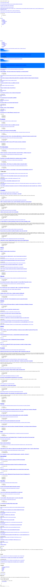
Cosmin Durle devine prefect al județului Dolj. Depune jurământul (12, 339)
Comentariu (2, 110)
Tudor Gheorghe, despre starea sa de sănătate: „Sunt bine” (11, 193)
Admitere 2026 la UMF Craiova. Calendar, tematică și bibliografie (12, 293)
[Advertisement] (22, 34)
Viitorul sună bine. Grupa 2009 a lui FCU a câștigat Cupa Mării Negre (10, 10)
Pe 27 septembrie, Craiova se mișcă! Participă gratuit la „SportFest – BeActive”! (14, 454)
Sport (3, 24)
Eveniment (3, 20)
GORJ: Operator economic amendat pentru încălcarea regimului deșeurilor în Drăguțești (13, 268)
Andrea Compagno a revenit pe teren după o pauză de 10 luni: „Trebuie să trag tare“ (15, 54)
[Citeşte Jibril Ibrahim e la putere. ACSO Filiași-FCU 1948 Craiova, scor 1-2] (10, 537)
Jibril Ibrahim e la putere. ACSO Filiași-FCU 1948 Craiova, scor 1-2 (10, 539)
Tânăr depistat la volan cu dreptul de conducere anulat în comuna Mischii (10, 12)
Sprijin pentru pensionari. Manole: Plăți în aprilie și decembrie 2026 (12, 369)
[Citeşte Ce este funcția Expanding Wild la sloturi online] (8, 499)
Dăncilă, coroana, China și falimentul (7, 107)
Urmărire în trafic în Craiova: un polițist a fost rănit (9, 82)
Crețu (1, 105)
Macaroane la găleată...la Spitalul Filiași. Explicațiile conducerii (9, 309)
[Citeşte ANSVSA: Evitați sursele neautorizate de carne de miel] (9, 416)
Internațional (3, 456)
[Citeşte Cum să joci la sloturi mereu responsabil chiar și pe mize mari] (9, 488)
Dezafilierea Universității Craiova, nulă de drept (7, 5)
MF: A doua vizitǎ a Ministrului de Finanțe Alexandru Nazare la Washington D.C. (15, 474)
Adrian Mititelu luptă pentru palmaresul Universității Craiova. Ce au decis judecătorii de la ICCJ (14, 534)
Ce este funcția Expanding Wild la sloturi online (9, 503)
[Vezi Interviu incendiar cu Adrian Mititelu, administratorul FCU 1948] (10, 178)
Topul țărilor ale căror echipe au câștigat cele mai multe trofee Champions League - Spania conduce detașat (19, 448)
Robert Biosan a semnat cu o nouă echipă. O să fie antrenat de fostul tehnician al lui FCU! (16, 169)
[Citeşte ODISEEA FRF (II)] (4, 542)
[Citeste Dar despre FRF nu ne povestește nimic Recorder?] (4, 100)
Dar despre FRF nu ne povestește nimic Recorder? (9, 102)
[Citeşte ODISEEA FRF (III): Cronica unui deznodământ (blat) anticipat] (10, 527)
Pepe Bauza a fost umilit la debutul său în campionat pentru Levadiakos (13, 65)
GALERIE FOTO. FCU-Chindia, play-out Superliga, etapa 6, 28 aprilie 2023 (11, 557)
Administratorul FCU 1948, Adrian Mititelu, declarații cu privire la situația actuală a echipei (14, 175)
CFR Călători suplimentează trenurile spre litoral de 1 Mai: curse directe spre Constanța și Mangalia (18, 409)
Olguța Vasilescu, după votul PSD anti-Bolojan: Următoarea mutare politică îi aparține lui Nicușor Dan (19, 329)
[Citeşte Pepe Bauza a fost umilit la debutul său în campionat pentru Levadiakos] (11, 154)
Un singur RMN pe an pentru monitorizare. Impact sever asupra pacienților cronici (15, 221)
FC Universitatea (4, 21)
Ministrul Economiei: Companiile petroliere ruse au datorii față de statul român (14, 469)
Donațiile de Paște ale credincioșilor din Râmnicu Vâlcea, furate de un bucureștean (12, 260)
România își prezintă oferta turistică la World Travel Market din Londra (13, 464)
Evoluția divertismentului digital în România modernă (10, 486)
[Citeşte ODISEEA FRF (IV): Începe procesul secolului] (8, 517)
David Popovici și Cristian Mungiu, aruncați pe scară (10, 112)
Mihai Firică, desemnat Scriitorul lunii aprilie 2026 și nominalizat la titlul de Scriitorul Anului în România (19, 77)
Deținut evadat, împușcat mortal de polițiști (8, 130)
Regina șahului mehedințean (5, 442)
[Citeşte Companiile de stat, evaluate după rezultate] (7, 383)
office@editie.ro (4, 581)
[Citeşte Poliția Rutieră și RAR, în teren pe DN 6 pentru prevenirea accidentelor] (11, 137)
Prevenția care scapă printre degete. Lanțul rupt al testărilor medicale (10, 313)
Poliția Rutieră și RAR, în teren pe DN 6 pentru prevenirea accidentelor (13, 141)
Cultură (1, 76)
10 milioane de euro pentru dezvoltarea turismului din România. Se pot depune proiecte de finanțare (18, 426)
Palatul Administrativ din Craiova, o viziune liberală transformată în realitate (14, 334)
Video (3, 568)
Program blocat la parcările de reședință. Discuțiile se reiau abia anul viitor (13, 230)
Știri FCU (1, 174)
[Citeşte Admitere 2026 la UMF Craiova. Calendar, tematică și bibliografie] (10, 289)
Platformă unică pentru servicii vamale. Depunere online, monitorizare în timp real (15, 351)
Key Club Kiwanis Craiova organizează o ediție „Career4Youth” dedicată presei (14, 287)
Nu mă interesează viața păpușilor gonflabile (8, 97)
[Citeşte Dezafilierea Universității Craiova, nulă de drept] (8, 512)
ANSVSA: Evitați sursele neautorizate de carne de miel (10, 420)
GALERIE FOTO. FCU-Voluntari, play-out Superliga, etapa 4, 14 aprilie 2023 (12, 561)
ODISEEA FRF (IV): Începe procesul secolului (7, 519)
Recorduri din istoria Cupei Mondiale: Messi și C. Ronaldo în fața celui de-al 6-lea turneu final (17, 437)
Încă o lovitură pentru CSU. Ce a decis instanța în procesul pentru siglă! (11, 524)
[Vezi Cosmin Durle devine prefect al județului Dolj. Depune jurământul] (2, 337)
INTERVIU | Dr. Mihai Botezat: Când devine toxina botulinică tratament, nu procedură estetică (14, 317)
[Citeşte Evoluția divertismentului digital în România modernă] (8, 482)
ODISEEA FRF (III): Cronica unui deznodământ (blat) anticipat (10, 529)
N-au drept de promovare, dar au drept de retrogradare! (10, 92)
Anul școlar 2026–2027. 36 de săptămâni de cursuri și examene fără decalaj (13, 298)
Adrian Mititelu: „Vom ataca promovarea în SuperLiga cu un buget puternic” (14, 71)
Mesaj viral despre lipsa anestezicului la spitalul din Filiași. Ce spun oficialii (11, 264)
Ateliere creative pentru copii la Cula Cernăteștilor (9, 211)
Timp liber (2, 480)
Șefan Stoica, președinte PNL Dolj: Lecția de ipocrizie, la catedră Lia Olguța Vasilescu (15, 344)
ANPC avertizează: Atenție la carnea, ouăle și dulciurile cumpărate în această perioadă (15, 201)
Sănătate (2, 300)
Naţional (2, 403)
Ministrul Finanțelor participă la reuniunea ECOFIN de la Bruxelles (12, 459)
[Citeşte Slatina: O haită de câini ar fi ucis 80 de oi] (2, 249)
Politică (2, 326)
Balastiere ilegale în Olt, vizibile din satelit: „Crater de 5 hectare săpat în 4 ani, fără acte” (13, 256)
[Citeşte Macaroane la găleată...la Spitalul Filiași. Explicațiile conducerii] (10, 311)
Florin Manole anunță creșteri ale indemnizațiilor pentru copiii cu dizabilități (14, 415)
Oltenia (5, 22)
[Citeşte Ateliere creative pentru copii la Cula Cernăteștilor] (8, 210)
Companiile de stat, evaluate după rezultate (8, 385)
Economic (3, 23)
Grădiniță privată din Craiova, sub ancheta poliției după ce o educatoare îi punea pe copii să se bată (18, 136)
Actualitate (3, 44)
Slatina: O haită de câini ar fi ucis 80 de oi (7, 87)
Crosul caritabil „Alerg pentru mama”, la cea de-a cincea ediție (11, 497)
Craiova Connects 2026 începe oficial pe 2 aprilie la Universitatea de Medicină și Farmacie (16, 304)
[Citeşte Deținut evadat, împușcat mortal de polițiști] (7, 126)
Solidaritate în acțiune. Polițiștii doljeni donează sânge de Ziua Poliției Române (14, 240)
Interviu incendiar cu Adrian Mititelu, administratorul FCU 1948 (10, 180)
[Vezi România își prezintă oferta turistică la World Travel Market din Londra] (2, 462)
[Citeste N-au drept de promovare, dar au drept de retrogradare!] (3, 90)
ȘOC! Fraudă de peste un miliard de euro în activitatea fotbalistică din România (12, 509)
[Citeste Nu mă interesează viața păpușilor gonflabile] (3, 95)
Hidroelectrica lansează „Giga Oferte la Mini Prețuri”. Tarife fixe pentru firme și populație (16, 360)
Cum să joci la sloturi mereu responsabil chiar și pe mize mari (11, 492)
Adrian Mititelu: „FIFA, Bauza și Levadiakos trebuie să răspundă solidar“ (13, 163)
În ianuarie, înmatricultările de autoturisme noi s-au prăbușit (11, 377)
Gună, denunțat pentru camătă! (4, 2)
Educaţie (2, 276)
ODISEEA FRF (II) (3, 544)
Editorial (3, 19)
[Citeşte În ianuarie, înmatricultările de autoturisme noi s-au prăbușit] (9, 375)
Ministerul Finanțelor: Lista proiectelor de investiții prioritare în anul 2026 (13, 393)
